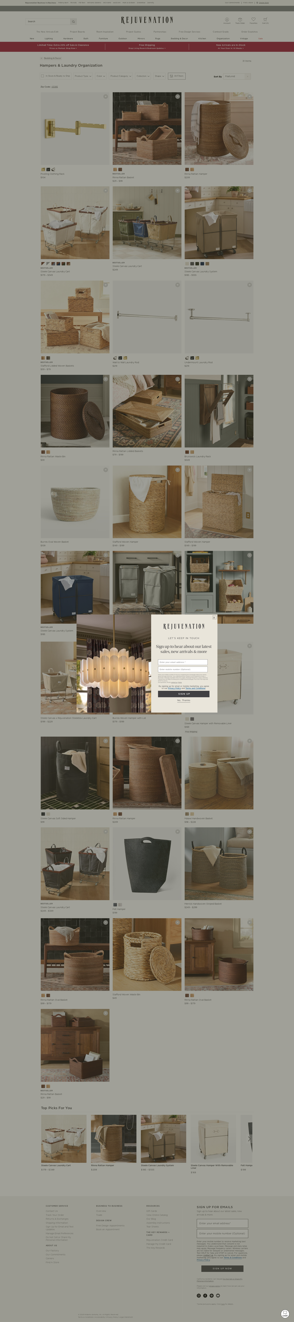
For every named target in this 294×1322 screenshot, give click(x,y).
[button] (285, 1314)
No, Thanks (183, 700)
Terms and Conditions (195, 688)
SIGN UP (183, 694)
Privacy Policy (174, 688)
